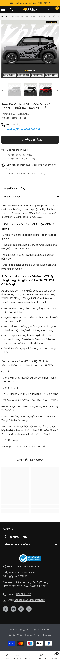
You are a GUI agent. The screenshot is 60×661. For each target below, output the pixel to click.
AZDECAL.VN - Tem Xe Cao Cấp (29, 446)
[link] (15, 506)
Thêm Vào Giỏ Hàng (30, 139)
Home (4, 16)
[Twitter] (29, 609)
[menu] (3, 9)
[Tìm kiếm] (11, 9)
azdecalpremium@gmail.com (29, 599)
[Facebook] (5, 609)
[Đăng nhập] (48, 9)
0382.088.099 (23, 593)
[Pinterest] (21, 609)
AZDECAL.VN (24, 113)
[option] (30, 49)
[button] (2, 90)
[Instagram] (13, 609)
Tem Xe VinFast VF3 (20, 16)
